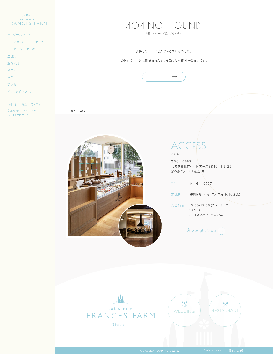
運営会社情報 (236, 350)
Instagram (123, 325)
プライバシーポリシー (213, 350)
